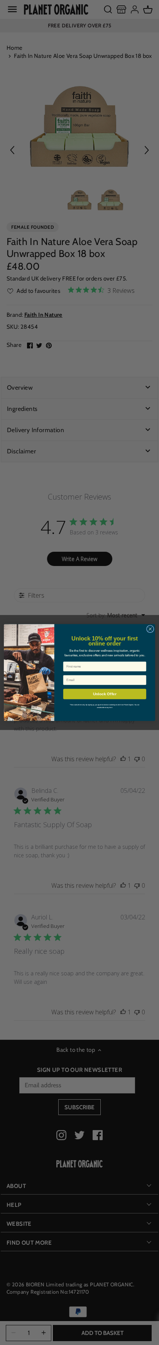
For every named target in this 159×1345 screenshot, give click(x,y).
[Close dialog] (150, 628)
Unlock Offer (105, 694)
